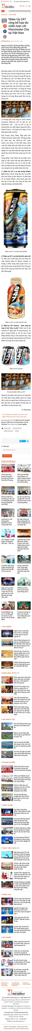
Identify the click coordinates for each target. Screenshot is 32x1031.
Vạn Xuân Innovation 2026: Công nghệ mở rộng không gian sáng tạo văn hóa (22, 812)
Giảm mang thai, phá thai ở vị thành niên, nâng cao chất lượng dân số (22, 943)
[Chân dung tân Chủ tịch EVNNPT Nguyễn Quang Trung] (7, 920)
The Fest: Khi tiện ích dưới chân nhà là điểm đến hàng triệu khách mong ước (22, 753)
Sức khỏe (6, 937)
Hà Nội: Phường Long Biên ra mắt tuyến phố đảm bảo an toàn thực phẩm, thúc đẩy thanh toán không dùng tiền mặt (22, 885)
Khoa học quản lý (10, 673)
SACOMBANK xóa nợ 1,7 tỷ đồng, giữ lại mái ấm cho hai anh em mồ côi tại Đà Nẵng (7, 615)
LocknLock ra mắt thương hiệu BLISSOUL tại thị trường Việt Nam (6, 521)
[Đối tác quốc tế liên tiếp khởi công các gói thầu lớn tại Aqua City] (7, 735)
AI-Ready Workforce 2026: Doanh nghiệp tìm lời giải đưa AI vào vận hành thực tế (22, 830)
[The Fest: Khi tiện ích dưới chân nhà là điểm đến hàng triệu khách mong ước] (7, 754)
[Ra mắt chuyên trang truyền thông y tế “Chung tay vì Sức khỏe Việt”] (7, 963)
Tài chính (6, 627)
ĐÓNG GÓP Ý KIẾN (22, 1026)
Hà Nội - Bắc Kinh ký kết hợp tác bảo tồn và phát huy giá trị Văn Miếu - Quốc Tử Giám (21, 866)
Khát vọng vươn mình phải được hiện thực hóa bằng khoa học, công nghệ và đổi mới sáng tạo (22, 680)
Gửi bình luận (7, 455)
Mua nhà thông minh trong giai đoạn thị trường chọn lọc (22, 725)
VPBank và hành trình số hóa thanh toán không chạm (23, 589)
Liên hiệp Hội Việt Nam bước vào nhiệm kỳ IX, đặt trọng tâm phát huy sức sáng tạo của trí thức (22, 700)
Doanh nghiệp (8, 762)
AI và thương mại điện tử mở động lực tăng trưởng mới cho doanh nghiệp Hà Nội (22, 840)
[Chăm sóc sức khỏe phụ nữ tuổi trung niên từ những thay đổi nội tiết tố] (7, 953)
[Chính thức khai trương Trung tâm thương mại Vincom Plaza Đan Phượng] (7, 769)
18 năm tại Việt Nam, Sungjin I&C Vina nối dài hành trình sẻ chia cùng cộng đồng (24, 499)
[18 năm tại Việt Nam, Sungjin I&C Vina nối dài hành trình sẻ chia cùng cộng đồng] (7, 797)
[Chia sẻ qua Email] (5, 36)
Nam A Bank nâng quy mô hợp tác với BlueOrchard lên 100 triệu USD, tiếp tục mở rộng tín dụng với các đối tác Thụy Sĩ (22, 644)
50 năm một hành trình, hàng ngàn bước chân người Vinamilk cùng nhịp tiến (23, 569)
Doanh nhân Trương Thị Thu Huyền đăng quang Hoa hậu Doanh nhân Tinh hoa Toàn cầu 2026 (22, 929)
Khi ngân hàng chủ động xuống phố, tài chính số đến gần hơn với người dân (24, 521)
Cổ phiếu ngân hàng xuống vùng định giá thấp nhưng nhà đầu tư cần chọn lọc (7, 568)
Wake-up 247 (7, 428)
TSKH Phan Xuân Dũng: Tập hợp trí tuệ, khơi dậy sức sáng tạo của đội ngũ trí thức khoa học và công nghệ (22, 710)
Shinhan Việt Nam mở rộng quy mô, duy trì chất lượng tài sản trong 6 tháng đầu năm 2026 (8, 500)
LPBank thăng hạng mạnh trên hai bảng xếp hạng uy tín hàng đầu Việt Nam (22, 664)
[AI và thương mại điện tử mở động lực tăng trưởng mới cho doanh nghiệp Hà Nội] (7, 840)
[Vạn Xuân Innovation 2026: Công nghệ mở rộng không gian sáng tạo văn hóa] (7, 812)
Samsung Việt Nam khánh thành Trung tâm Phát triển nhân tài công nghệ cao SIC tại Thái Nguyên (22, 821)
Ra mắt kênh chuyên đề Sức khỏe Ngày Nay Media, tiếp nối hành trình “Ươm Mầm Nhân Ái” (22, 972)
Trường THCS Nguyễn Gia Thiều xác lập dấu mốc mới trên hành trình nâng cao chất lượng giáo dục (22, 875)
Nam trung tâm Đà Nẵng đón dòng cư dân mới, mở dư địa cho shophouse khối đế (22, 745)
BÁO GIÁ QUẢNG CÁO (22, 1028)
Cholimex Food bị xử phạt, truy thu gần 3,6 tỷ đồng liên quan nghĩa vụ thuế (23, 614)
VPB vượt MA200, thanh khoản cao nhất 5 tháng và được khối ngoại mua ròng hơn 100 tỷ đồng (24, 478)
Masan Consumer (8, 431)
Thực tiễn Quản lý (10, 848)
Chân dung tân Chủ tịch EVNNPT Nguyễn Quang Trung (21, 919)
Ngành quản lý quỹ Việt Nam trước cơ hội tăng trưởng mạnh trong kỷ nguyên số (21, 633)
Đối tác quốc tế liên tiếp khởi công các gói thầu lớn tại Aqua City (22, 735)
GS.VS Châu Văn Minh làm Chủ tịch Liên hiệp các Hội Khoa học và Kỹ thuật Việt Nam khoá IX (22, 901)
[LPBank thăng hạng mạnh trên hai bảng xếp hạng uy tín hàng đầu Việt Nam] (7, 665)
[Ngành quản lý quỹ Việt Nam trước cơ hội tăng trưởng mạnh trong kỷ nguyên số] (7, 633)
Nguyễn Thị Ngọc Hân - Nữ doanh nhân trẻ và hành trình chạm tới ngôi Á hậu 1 (22, 910)
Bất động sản (8, 719)
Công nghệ (7, 805)
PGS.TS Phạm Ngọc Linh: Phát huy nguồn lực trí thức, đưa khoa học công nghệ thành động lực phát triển (22, 690)
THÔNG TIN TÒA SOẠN (10, 1026)
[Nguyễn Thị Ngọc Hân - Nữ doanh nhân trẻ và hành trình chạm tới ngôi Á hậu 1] (7, 910)
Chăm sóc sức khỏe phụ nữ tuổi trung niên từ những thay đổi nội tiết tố (22, 952)
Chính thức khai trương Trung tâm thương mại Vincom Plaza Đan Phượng (7, 477)
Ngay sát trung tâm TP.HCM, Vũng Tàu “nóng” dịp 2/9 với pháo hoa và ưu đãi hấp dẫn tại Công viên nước (7, 592)
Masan (17, 431)
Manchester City (17, 428)
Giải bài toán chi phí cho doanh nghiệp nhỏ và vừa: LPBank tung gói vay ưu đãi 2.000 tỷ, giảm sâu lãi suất (22, 655)
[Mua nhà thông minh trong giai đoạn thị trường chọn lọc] (7, 726)
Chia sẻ (23, 441)
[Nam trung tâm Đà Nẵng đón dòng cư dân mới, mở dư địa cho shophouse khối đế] (7, 745)
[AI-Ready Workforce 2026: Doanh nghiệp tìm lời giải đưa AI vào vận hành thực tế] (7, 830)
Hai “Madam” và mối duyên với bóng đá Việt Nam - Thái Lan (7, 541)
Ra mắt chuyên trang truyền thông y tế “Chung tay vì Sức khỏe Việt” (22, 962)
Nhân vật (6, 894)
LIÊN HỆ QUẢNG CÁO (9, 1028)
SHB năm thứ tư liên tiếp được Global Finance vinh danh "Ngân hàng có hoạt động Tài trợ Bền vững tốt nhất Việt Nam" (23, 545)
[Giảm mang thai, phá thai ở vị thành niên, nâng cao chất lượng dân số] (7, 944)
